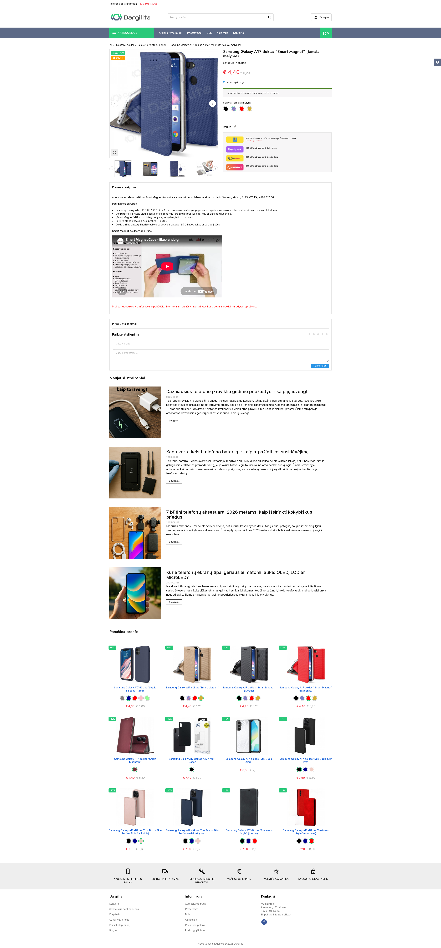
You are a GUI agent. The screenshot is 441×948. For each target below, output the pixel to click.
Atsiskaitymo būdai (170, 32)
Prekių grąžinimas (195, 930)
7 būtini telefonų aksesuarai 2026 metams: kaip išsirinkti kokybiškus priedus (239, 514)
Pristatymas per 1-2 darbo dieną (262, 157)
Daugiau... (174, 420)
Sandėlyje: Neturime (234, 62)
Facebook (235, 127)
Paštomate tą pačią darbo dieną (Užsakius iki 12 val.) (271, 139)
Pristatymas (194, 32)
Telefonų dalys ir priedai (133, 3)
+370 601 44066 (147, 3)
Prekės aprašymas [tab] (124, 187)
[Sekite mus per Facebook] (264, 922)
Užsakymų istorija (119, 919)
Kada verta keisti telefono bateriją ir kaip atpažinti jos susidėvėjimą (237, 451)
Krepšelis (114, 914)
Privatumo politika (195, 925)
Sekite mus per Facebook (124, 909)
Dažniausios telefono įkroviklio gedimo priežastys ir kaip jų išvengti (237, 391)
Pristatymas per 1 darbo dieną (261, 148)
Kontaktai (238, 32)
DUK (209, 32)
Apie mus (222, 32)
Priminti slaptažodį (119, 925)
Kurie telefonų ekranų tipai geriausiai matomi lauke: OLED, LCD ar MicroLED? (235, 575)
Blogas (113, 930)
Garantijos (191, 919)
